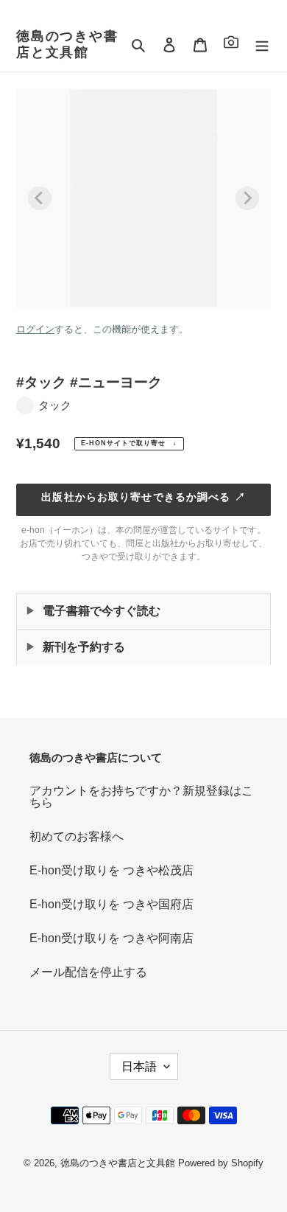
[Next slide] (247, 198)
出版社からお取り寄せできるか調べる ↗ (143, 497)
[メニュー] (262, 45)
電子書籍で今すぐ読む (101, 611)
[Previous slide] (40, 198)
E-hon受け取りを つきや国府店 (111, 904)
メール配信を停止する (88, 972)
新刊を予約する (84, 647)
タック (54, 405)
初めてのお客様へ (76, 836)
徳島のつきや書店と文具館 (67, 44)
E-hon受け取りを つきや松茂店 (111, 870)
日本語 (139, 1066)
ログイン (35, 329)
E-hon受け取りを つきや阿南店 (111, 938)
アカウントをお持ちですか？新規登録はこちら (141, 796)
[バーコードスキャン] (231, 44)
